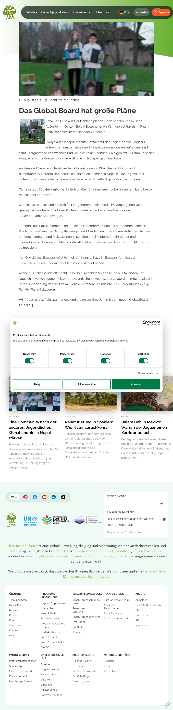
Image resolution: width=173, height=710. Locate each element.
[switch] (67, 360)
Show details (145, 373)
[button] (31, 12)
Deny (37, 384)
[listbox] (136, 503)
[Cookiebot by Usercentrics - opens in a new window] (145, 322)
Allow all (136, 384)
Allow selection (87, 384)
